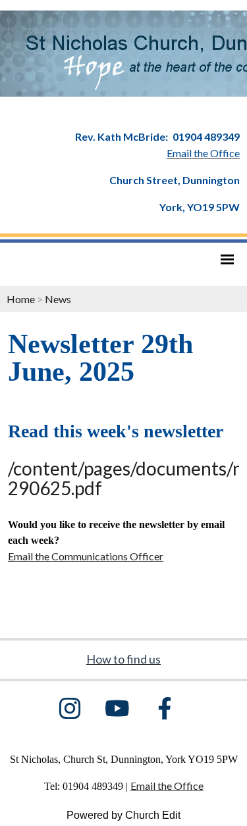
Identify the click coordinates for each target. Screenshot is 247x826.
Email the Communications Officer (85, 556)
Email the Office (167, 785)
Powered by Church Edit (123, 815)
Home (21, 299)
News (58, 299)
